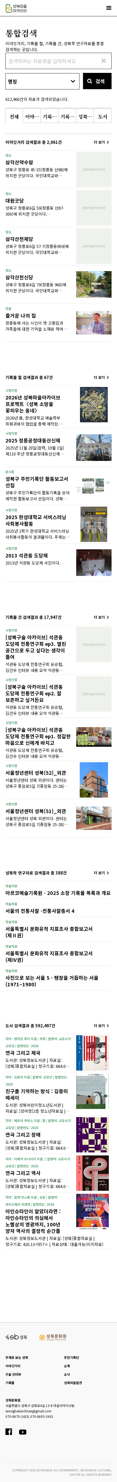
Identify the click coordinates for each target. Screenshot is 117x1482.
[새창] (16, 1336)
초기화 (103, 60)
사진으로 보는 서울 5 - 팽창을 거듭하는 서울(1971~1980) (51, 981)
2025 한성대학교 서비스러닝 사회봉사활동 (35, 520)
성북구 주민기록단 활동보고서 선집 (36, 482)
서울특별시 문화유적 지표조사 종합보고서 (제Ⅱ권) (49, 932)
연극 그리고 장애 (23, 1134)
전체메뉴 (109, 8)
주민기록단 (71, 1357)
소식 (67, 1374)
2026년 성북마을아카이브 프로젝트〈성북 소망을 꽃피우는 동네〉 (32, 404)
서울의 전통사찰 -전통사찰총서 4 (40, 910)
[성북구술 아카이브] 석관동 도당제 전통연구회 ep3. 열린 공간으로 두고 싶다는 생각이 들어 (35, 647)
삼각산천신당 (19, 277)
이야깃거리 (12, 1365)
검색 (100, 81)
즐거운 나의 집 (20, 315)
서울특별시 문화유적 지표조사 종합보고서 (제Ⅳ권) (49, 956)
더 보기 (99, 142)
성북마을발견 (73, 1382)
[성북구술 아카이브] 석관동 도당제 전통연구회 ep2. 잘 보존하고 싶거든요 (34, 693)
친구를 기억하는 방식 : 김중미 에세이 (36, 1094)
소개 (67, 1365)
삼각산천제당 (19, 238)
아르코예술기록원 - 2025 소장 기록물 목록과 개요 (58, 892)
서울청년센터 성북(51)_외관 (35, 810)
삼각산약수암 (19, 162)
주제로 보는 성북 (16, 1357)
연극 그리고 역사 (23, 1172)
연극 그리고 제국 (23, 1052)
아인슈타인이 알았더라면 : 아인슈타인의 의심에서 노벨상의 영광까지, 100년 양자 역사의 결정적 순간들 (33, 1221)
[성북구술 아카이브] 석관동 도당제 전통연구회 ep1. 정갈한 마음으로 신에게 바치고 (38, 736)
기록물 (9, 1382)
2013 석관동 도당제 (26, 555)
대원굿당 (14, 200)
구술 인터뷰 (13, 1374)
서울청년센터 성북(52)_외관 (35, 772)
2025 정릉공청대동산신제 (32, 440)
